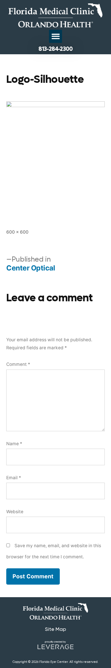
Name (14, 443)
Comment (18, 364)
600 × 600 (17, 232)
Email (13, 477)
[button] (55, 36)
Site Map (55, 629)
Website (14, 511)
